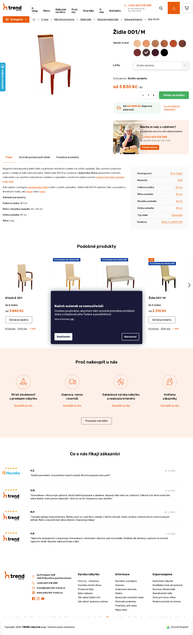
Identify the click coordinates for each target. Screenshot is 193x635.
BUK (180, 180)
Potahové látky (86, 589)
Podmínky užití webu (126, 605)
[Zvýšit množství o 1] (153, 95)
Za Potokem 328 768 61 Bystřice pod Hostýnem (54, 577)
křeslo (29, 191)
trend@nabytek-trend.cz (51, 588)
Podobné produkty (67, 157)
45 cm (179, 194)
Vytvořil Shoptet (179, 627)
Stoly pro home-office (164, 597)
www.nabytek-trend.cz (50, 592)
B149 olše (22, 329)
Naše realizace (85, 593)
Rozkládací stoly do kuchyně (167, 585)
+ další (32, 329)
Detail (12, 319)
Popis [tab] (9, 157)
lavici (42, 191)
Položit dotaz (149, 147)
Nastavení (130, 336)
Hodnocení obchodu (126, 589)
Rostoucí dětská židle (164, 589)
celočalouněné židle (37, 187)
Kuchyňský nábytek (163, 581)
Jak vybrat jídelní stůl (89, 597)
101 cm (178, 187)
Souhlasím (63, 336)
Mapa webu (121, 609)
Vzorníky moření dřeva (89, 585)
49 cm (179, 208)
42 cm (179, 201)
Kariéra (118, 593)
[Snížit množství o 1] (143, 95)
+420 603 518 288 (139, 5)
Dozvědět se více (23, 405)
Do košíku (174, 95)
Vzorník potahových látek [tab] (34, 157)
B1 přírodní (10, 329)
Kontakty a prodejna (126, 581)
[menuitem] (34, 9)
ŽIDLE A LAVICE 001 (171, 222)
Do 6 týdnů (176, 173)
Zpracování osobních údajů (129, 597)
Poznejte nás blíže (96, 420)
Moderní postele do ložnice (167, 601)
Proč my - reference (88, 581)
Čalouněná (176, 215)
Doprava (119, 585)
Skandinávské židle (162, 593)
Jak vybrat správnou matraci (93, 601)
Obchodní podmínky (125, 601)
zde (72, 319)
